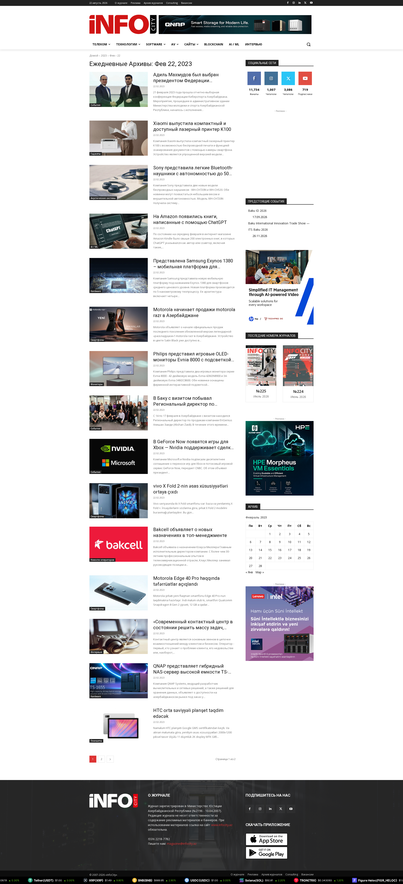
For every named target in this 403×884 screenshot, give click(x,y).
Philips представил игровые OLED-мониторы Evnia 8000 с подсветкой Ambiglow (192, 359)
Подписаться (306, 73)
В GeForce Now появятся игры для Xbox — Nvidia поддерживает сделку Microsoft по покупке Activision (193, 447)
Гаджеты (96, 153)
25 (299, 558)
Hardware (96, 291)
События (95, 105)
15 (270, 550)
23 (279, 558)
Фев (112, 55)
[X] (305, 3)
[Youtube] (311, 3)
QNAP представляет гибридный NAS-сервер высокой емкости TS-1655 (190, 671)
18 (299, 550)
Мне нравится (254, 75)
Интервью (96, 652)
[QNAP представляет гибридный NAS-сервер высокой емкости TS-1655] (118, 680)
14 (260, 550)
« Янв (249, 572)
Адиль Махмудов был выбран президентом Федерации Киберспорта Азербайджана (186, 80)
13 (250, 550)
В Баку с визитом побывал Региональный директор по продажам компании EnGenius (186, 404)
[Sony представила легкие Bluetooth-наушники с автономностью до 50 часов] (118, 182)
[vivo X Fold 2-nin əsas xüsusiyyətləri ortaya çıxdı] (118, 500)
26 (308, 558)
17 (289, 550)
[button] (309, 44)
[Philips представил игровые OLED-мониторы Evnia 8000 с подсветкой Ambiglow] (118, 368)
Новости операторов (102, 559)
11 (299, 542)
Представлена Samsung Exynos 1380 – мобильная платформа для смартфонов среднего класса (193, 266)
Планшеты (96, 740)
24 (289, 558)
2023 (104, 55)
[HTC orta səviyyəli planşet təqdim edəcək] (118, 725)
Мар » (259, 572)
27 (250, 566)
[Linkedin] (299, 3)
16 (279, 550)
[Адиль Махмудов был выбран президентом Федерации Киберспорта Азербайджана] (118, 89)
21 (260, 558)
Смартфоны (97, 339)
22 (118, 55)
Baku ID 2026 (257, 211)
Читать (271, 73)
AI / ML (94, 246)
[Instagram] (293, 3)
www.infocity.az (221, 825)
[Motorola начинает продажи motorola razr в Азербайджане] (118, 324)
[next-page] (110, 759)
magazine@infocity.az (181, 844)
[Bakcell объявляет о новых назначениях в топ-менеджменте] (118, 544)
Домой (93, 55)
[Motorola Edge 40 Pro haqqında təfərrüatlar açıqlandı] (118, 592)
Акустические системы (103, 198)
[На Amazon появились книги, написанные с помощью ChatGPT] (118, 231)
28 (260, 566)
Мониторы (97, 384)
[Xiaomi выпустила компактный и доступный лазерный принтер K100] (118, 138)
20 (250, 558)
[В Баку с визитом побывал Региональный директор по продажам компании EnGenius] (118, 412)
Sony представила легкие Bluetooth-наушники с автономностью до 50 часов (193, 173)
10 (289, 542)
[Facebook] (287, 3)
